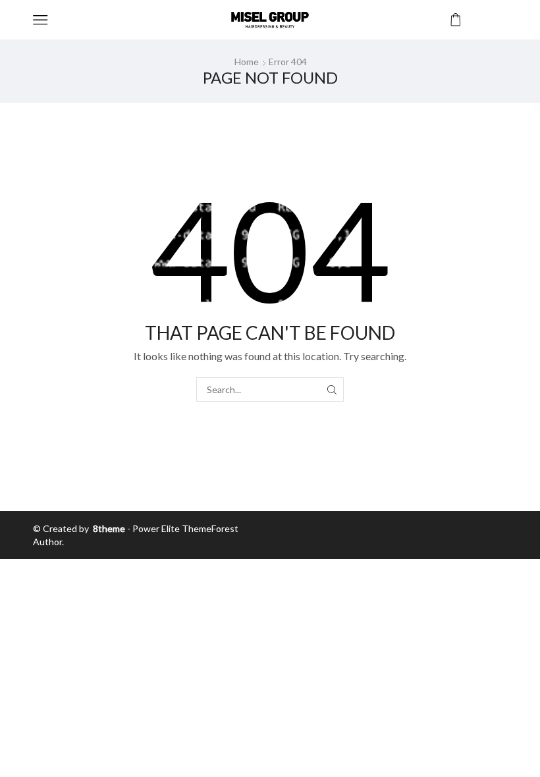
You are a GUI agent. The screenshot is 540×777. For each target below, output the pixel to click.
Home (246, 61)
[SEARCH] (331, 389)
